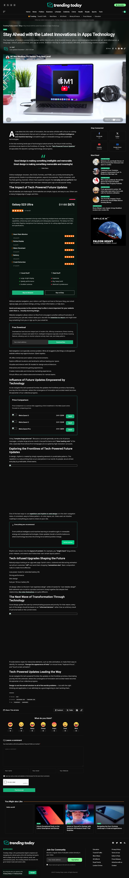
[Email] (121, 48)
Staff (13, 47)
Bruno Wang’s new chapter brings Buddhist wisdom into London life (107, 209)
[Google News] (117, 146)
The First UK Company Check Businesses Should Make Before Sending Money (112, 200)
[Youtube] (99, 146)
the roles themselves (26, 592)
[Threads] (11, 5)
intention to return (58, 317)
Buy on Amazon (28, 293)
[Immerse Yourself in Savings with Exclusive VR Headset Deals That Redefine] (79, 814)
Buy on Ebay (60, 293)
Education (98, 16)
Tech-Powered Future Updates (63, 146)
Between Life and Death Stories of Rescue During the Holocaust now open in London (112, 163)
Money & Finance (75, 16)
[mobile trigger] (4, 12)
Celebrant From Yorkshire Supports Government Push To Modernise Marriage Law (111, 172)
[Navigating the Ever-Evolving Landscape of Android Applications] (110, 814)
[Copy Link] (124, 48)
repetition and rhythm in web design (43, 514)
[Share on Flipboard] (118, 48)
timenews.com (31, 699)
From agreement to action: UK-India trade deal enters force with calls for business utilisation (112, 191)
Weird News (53, 16)
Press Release (87, 16)
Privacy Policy (7, 873)
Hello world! (10, 807)
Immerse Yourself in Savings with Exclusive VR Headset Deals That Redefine (79, 828)
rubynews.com (21, 699)
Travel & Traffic (41, 16)
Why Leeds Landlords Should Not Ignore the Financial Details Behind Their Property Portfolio (112, 181)
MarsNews (25, 702)
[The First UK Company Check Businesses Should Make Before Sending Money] (96, 199)
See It (70, 416)
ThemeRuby (17, 702)
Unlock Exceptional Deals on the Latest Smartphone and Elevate (48, 827)
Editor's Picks (105, 158)
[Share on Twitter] (115, 48)
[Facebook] (99, 136)
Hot (17, 696)
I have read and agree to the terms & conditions (62, 865)
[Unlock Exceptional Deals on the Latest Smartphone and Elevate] (49, 814)
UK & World (63, 16)
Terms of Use (18, 873)
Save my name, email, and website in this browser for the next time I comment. (27, 776)
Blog (5, 29)
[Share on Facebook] (113, 48)
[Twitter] (117, 136)
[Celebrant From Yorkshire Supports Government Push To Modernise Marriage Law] (96, 171)
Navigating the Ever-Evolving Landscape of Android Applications (109, 827)
